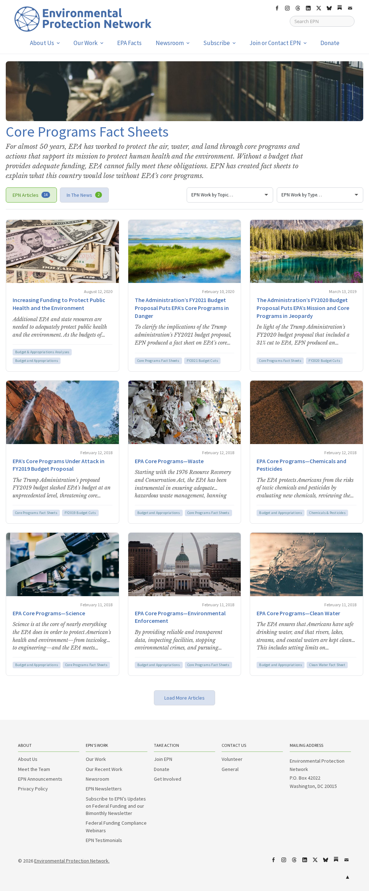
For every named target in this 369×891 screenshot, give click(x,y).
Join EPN (163, 759)
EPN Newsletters (104, 788)
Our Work (86, 43)
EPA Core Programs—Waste (169, 461)
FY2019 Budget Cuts (80, 512)
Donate (329, 43)
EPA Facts (129, 43)
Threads (297, 8)
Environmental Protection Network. (72, 860)
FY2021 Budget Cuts (202, 360)
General (230, 769)
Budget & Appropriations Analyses (42, 352)
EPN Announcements (40, 779)
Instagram (287, 8)
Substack (339, 8)
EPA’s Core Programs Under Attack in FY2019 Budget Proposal (59, 465)
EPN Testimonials (104, 840)
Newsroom (170, 43)
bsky (329, 8)
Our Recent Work (104, 769)
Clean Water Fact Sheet (327, 664)
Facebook (276, 8)
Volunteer (232, 759)
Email (349, 8)
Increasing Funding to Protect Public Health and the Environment (59, 303)
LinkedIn (308, 8)
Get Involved (167, 779)
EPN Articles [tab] (30, 195)
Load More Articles (184, 698)
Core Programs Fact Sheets (158, 360)
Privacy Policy (33, 788)
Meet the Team (34, 769)
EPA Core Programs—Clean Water (298, 613)
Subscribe (216, 43)
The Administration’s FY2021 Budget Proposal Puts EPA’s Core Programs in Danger (182, 307)
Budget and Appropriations (36, 360)
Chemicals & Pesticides (327, 512)
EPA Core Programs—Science (49, 613)
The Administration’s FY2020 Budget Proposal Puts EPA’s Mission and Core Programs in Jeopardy (303, 307)
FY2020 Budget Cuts (324, 360)
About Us (42, 43)
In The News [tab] (83, 195)
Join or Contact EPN (275, 43)
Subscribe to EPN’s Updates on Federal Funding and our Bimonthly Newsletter (116, 806)
